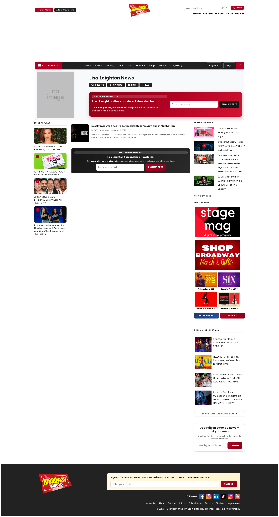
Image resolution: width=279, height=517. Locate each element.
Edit (133, 85)
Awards (117, 85)
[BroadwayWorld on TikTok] (223, 496)
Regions (209, 503)
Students (140, 65)
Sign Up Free (229, 104)
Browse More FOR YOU (217, 413)
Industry (110, 65)
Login (229, 65)
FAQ (147, 85)
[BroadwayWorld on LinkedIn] (216, 496)
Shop (152, 65)
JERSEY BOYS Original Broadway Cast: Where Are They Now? (48, 192)
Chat (120, 65)
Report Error (234, 503)
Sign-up (223, 7)
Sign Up (229, 484)
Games (163, 65)
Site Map (220, 503)
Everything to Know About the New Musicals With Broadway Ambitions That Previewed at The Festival (49, 222)
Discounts (232, 315)
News (88, 65)
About (162, 503)
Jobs (129, 65)
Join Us (182, 503)
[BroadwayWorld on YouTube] (237, 496)
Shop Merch (45, 10)
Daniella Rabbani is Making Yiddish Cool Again (228, 132)
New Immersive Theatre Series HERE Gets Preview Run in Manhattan (133, 126)
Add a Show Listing (65, 10)
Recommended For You (206, 330)
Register (213, 65)
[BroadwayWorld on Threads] (230, 496)
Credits (99, 85)
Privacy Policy (232, 508)
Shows (98, 65)
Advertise (151, 503)
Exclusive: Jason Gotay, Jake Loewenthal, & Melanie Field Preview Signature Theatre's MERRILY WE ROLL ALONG (230, 163)
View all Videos (202, 195)
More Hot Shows (206, 315)
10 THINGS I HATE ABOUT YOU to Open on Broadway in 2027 (50, 165)
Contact (172, 503)
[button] (240, 65)
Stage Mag (176, 65)
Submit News (195, 503)
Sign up (234, 445)
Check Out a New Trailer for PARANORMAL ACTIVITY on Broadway (231, 145)
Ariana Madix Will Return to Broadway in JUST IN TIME (48, 140)
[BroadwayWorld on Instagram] (209, 496)
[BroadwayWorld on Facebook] (202, 496)
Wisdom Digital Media (190, 508)
